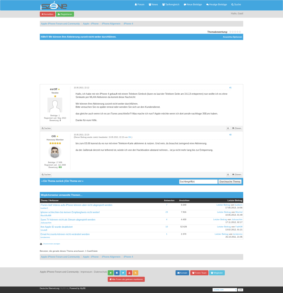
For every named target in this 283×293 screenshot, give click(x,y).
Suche (237, 4)
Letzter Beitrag (223, 205)
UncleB (44, 230)
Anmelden (48, 14)
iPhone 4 (128, 23)
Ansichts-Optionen (232, 37)
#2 (230, 135)
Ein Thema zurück (53, 181)
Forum (140, 4)
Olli (129, 137)
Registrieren (66, 14)
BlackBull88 (46, 215)
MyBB (82, 288)
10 (167, 227)
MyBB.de (64, 288)
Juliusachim (46, 223)
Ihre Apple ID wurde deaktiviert (57, 227)
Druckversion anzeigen (51, 244)
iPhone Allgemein (111, 23)
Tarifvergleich (172, 4)
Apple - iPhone (91, 23)
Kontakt (183, 273)
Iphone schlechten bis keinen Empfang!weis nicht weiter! (70, 212)
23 (167, 212)
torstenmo (45, 237)
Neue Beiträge (194, 4)
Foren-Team (200, 273)
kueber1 (44, 208)
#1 (230, 88)
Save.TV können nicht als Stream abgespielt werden (68, 219)
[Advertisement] (141, 62)
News (154, 4)
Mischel (238, 212)
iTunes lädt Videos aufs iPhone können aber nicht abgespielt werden (76, 205)
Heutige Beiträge (218, 4)
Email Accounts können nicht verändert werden (65, 234)
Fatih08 (238, 227)
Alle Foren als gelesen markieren (127, 279)
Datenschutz (100, 272)
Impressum (86, 272)
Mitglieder (218, 273)
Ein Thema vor (73, 181)
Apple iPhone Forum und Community (60, 23)
